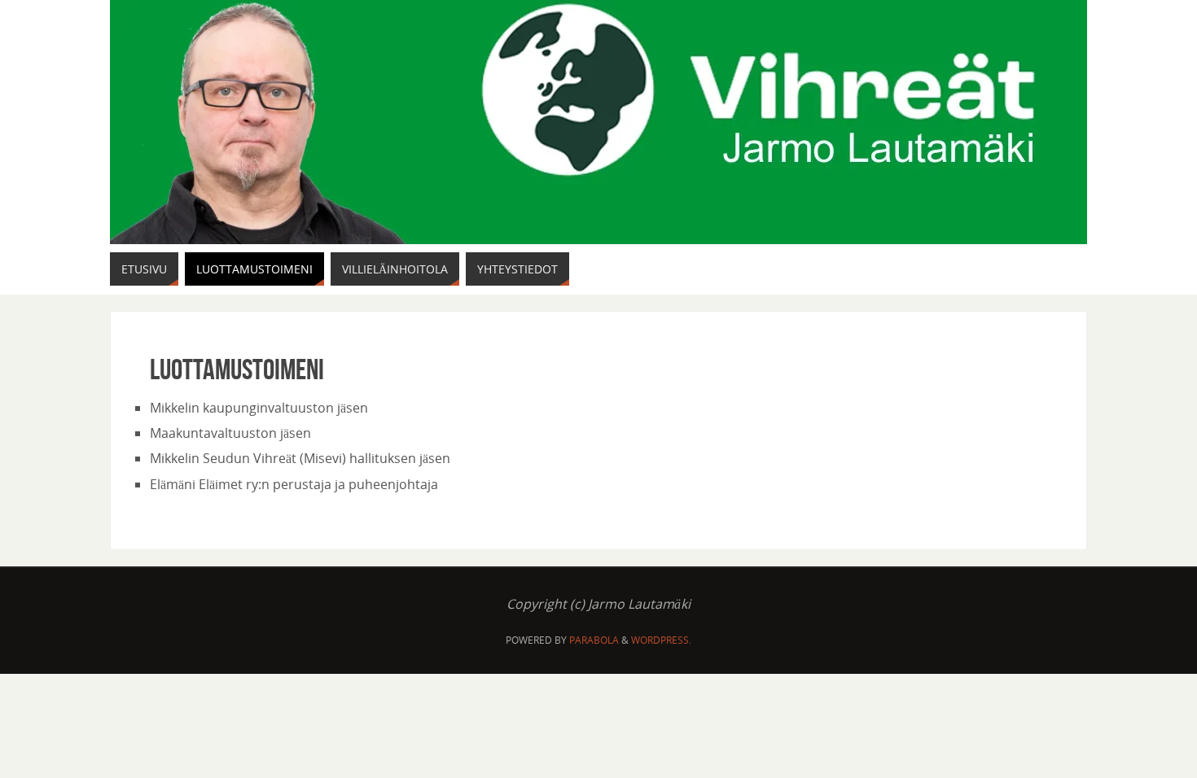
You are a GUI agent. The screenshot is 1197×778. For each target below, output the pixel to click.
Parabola (594, 640)
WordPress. (661, 640)
